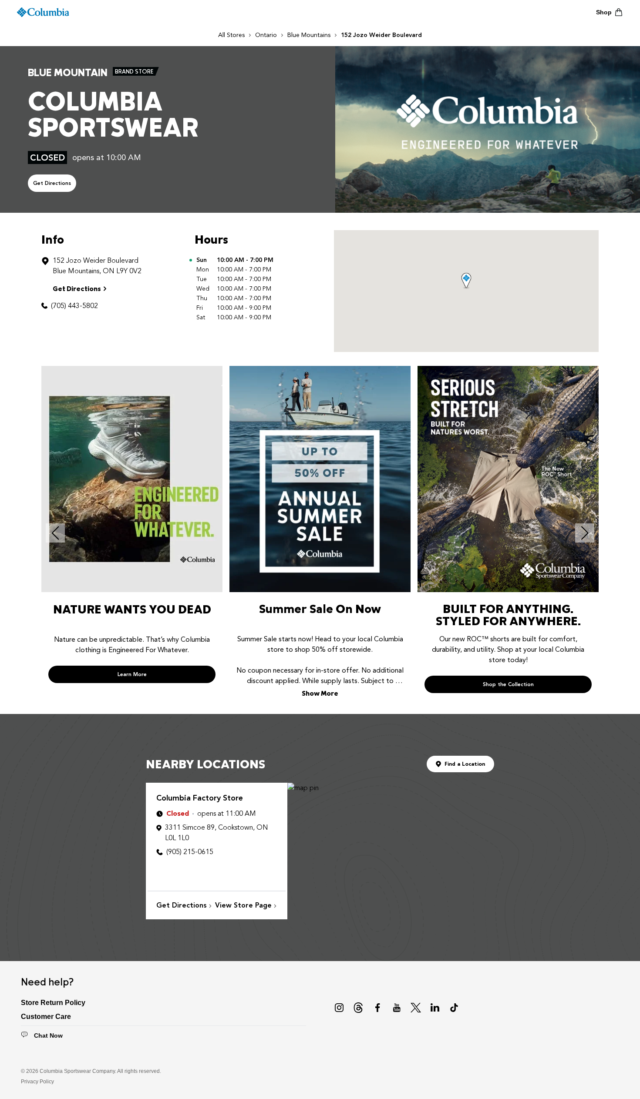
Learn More (132, 674)
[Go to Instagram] (339, 1007)
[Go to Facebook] (377, 1007)
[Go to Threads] (358, 1007)
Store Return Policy (53, 1002)
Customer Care (46, 1016)
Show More (320, 693)
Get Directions (52, 183)
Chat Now (48, 1035)
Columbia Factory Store (199, 798)
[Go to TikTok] (454, 1007)
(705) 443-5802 (74, 306)
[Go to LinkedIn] (435, 1007)
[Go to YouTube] (396, 1007)
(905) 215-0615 (189, 852)
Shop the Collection (508, 684)
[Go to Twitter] (416, 1007)
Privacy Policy (37, 1082)
